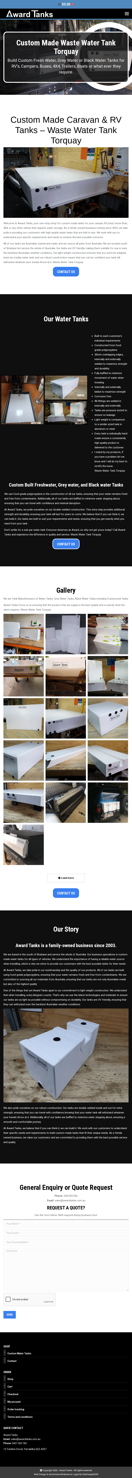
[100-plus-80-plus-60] (108, 634)
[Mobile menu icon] (127, 14)
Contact (11, 1361)
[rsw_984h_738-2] (23, 845)
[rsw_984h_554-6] (66, 760)
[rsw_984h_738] (66, 802)
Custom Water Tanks (19, 1353)
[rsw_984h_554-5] (23, 760)
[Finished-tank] (23, 676)
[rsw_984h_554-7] (108, 760)
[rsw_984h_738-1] (108, 802)
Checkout (12, 1394)
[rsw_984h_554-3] (66, 718)
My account (14, 1401)
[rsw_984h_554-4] (108, 718)
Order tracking (15, 1409)
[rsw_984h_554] (66, 676)
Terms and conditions (20, 1417)
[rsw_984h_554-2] (23, 718)
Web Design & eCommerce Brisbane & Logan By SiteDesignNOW (66, 1474)
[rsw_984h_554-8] (23, 802)
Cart (9, 1386)
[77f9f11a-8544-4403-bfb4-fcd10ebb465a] (66, 634)
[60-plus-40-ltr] (23, 634)
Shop (10, 1379)
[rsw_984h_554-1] (108, 676)
